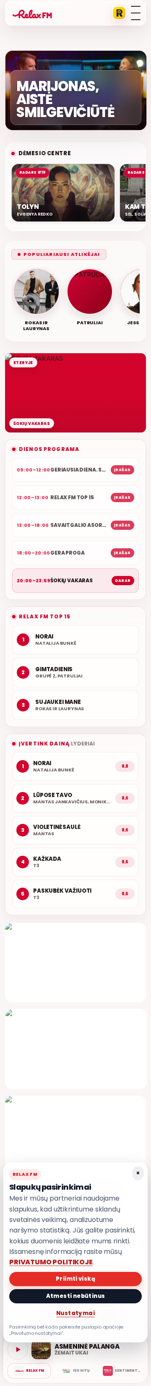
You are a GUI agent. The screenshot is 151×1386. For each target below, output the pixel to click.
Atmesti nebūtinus (75, 1296)
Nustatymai (75, 1313)
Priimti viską (75, 1279)
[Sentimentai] (121, 1370)
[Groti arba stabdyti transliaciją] (18, 1349)
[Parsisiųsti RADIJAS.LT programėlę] (119, 13)
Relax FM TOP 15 (44, 616)
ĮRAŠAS (122, 469)
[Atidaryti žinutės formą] (75, 962)
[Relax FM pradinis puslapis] (32, 13)
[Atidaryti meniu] (136, 13)
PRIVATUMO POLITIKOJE (51, 1262)
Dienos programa (49, 449)
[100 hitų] (75, 1370)
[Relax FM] (29, 1370)
